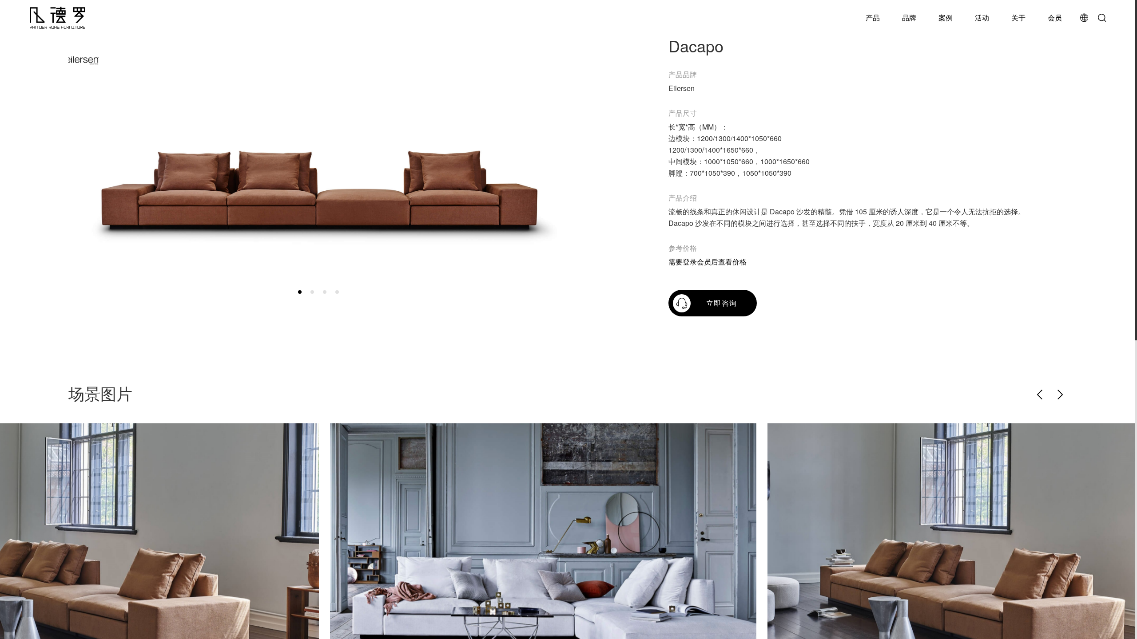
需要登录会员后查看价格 (707, 261)
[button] (300, 292)
